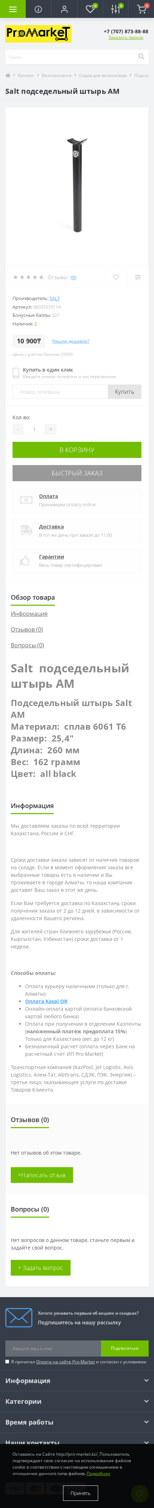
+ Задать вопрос (40, 1268)
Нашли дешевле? (70, 341)
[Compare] (138, 277)
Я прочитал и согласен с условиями (78, 1362)
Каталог (26, 75)
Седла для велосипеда (103, 75)
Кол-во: (21, 417)
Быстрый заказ (77, 473)
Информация (29, 614)
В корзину (77, 449)
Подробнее (98, 1473)
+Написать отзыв (42, 1175)
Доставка (51, 526)
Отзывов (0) (27, 629)
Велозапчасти (57, 75)
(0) (73, 277)
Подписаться (125, 1348)
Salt (54, 298)
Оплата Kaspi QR (46, 1001)
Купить (124, 392)
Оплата (48, 496)
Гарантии (51, 556)
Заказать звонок (126, 37)
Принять (81, 1493)
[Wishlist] (116, 277)
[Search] (141, 57)
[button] (64, 9)
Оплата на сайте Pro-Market (65, 1362)
